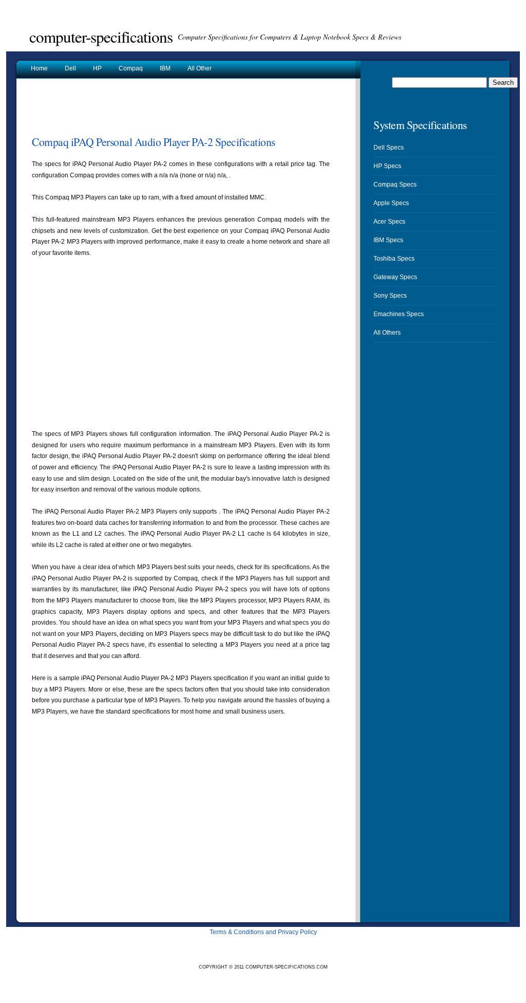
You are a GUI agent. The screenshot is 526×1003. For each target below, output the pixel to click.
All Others (387, 332)
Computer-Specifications (101, 36)
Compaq (131, 68)
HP (97, 68)
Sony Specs (390, 295)
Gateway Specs (395, 277)
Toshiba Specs (394, 258)
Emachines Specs (398, 314)
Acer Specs (389, 221)
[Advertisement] (152, 110)
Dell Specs (388, 147)
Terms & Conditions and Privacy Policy (263, 932)
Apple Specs (391, 203)
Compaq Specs (395, 184)
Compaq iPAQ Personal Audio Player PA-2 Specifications (153, 141)
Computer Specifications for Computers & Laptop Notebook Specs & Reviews (289, 37)
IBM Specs (388, 240)
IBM (165, 68)
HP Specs (387, 166)
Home (39, 68)
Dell (70, 68)
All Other (199, 68)
